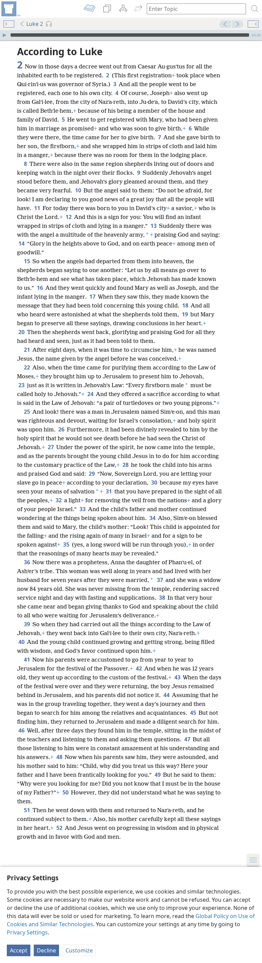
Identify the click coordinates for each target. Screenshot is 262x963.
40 (22, 642)
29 (92, 473)
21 (27, 349)
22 (27, 367)
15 (27, 261)
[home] (10, 8)
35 (66, 544)
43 (177, 677)
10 (78, 190)
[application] (131, 35)
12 (69, 217)
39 (27, 624)
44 (167, 695)
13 (154, 226)
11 (37, 208)
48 (59, 757)
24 (90, 394)
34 (153, 518)
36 (27, 562)
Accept (18, 950)
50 (66, 792)
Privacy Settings (27, 932)
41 (27, 659)
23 (22, 385)
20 (22, 332)
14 (22, 243)
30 (154, 482)
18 (185, 305)
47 (187, 739)
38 (162, 597)
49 (158, 774)
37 (160, 580)
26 (62, 429)
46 (22, 730)
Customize (79, 950)
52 (59, 828)
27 (51, 447)
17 (93, 296)
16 (40, 287)
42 (139, 668)
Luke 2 (34, 24)
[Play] (4, 35)
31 (109, 491)
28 (126, 465)
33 (83, 509)
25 (27, 411)
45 (193, 712)
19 (185, 314)
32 (59, 500)
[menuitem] (10, 8)
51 (27, 810)
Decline (46, 950)
